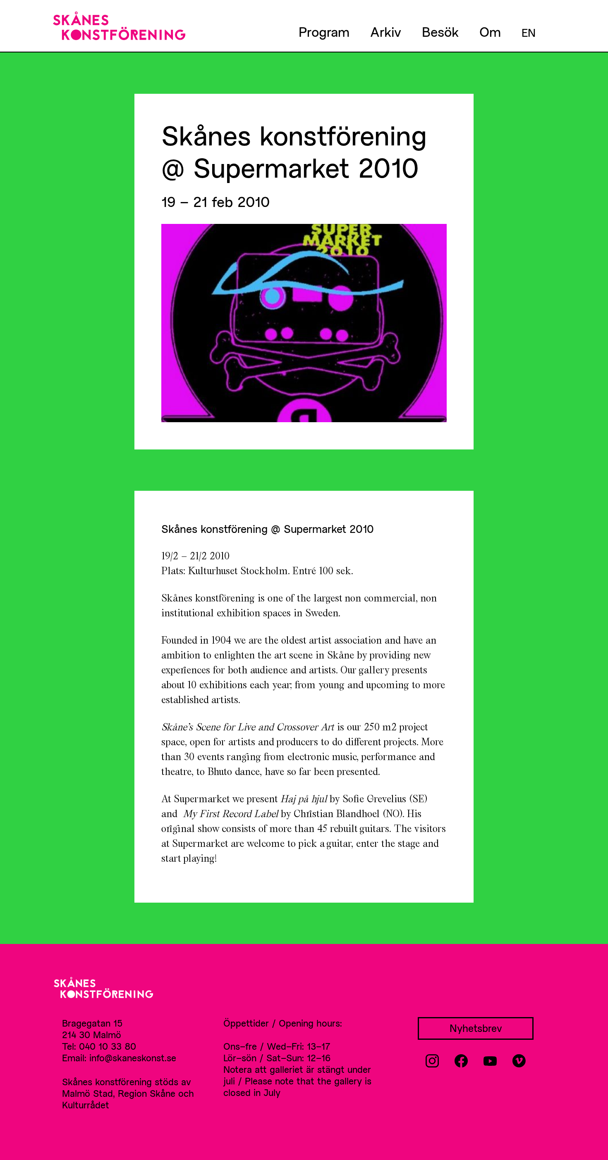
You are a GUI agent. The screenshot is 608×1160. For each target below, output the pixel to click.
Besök (440, 31)
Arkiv (385, 31)
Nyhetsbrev (476, 1028)
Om (490, 31)
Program (324, 31)
